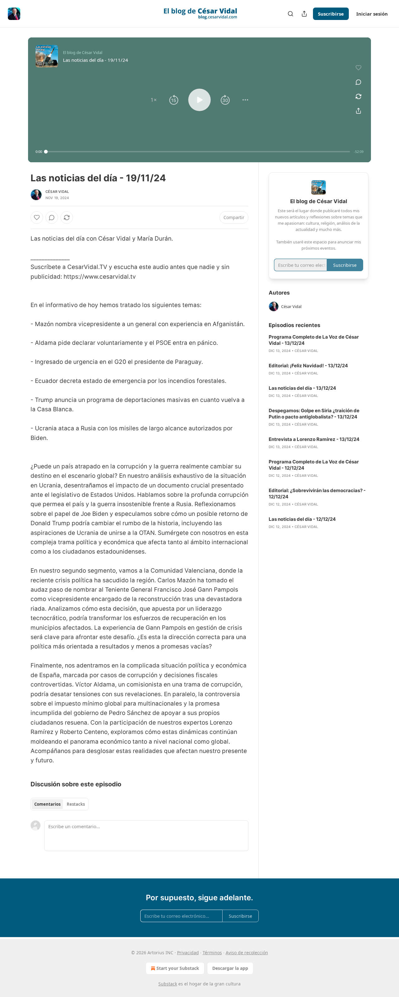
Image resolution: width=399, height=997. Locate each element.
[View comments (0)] (358, 82)
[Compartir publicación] (304, 13)
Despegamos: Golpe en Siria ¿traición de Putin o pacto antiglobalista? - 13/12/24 (314, 414)
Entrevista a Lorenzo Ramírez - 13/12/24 (314, 439)
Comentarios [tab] (47, 804)
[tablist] (60, 804)
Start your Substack (177, 968)
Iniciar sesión (372, 14)
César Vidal (57, 191)
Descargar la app (230, 968)
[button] (153, 100)
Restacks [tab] (76, 804)
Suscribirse (331, 14)
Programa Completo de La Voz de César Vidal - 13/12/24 (314, 340)
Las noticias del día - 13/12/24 (302, 388)
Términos (212, 952)
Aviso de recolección (247, 952)
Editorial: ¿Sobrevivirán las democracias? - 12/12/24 (317, 493)
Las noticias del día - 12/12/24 (302, 519)
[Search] (290, 13)
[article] (318, 343)
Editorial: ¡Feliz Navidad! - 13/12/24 (308, 366)
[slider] (198, 152)
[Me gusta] (37, 217)
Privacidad (188, 952)
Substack (167, 984)
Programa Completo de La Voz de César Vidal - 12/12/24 (314, 465)
